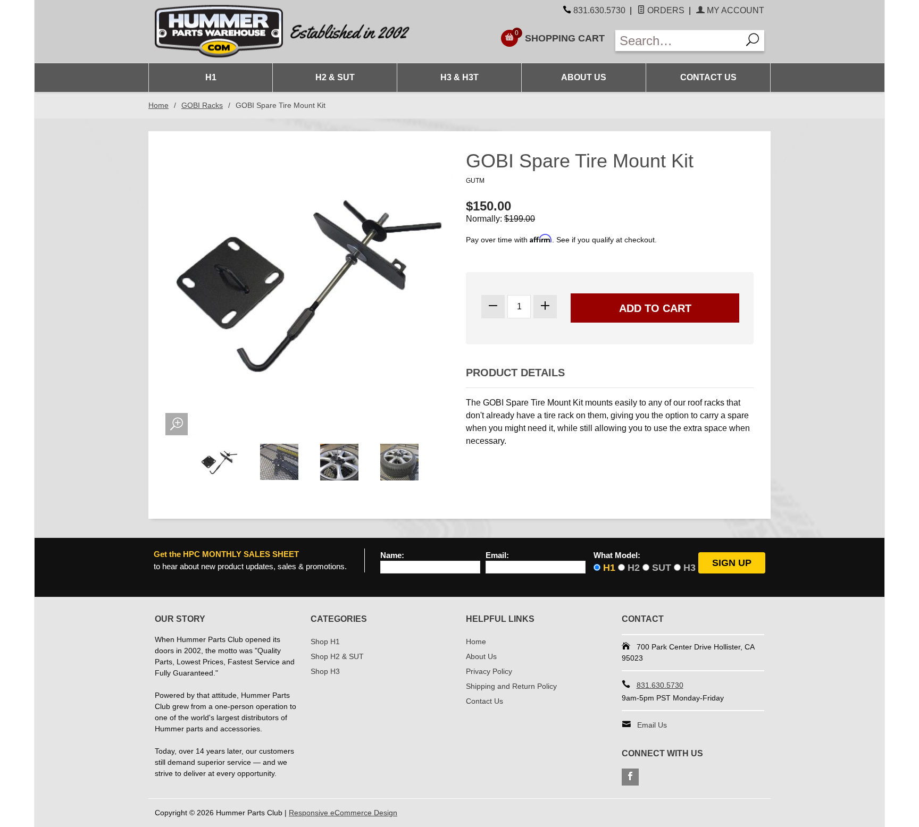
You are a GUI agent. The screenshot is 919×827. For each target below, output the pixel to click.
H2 (634, 567)
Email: (497, 555)
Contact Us (708, 77)
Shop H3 (325, 671)
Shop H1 (325, 641)
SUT (661, 567)
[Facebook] (630, 777)
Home (158, 105)
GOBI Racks (202, 105)
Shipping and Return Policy (511, 686)
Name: (392, 555)
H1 (210, 77)
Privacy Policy (489, 671)
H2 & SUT (335, 77)
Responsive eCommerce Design (343, 812)
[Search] (753, 40)
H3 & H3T (459, 77)
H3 (689, 567)
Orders (664, 10)
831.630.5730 (599, 10)
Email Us (652, 725)
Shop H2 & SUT (337, 656)
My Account (734, 10)
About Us (583, 77)
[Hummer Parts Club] (304, 31)
